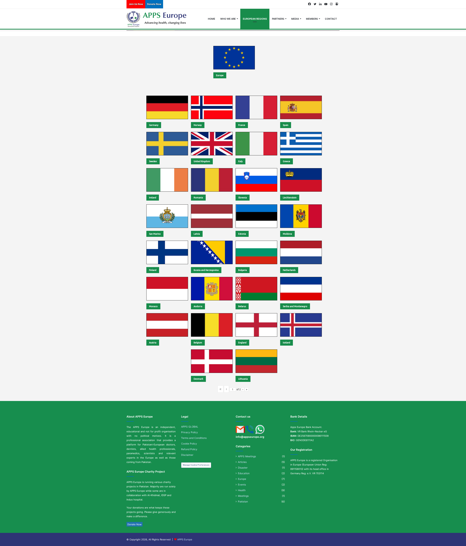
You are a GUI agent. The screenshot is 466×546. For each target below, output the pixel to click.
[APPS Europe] (157, 19)
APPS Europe (184, 539)
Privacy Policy (189, 432)
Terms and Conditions (194, 438)
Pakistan (243, 501)
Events (242, 484)
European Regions (255, 18)
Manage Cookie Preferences (196, 465)
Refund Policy (189, 449)
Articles (242, 462)
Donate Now (154, 4)
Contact (331, 18)
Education (244, 473)
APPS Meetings (247, 456)
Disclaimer (187, 454)
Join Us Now (136, 4)
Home (211, 18)
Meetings (243, 495)
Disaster (243, 467)
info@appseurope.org (250, 437)
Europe (242, 478)
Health (242, 490)
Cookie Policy (189, 443)
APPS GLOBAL (189, 426)
